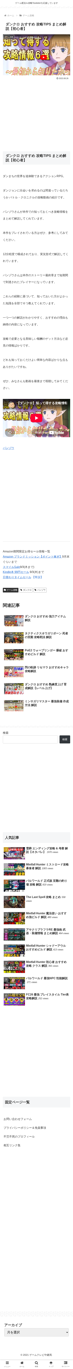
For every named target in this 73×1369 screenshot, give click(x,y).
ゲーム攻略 (12, 590)
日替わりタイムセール (17, 577)
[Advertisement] (36, 113)
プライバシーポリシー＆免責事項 (25, 1127)
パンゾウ (8, 448)
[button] (66, 714)
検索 (6, 732)
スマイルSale (11, 566)
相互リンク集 (12, 1145)
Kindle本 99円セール (16, 572)
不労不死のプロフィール (19, 1136)
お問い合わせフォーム (18, 1119)
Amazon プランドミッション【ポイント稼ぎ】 (32, 556)
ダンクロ (27, 590)
